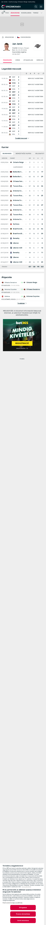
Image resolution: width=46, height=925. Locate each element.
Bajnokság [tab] (7, 153)
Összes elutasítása (23, 914)
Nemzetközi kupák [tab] (23, 153)
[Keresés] (36, 7)
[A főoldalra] (13, 6)
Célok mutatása (23, 920)
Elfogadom (23, 907)
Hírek (17, 60)
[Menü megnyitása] (41, 7)
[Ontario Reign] (37, 48)
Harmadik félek (26, 887)
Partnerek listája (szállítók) (12, 903)
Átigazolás (28, 60)
